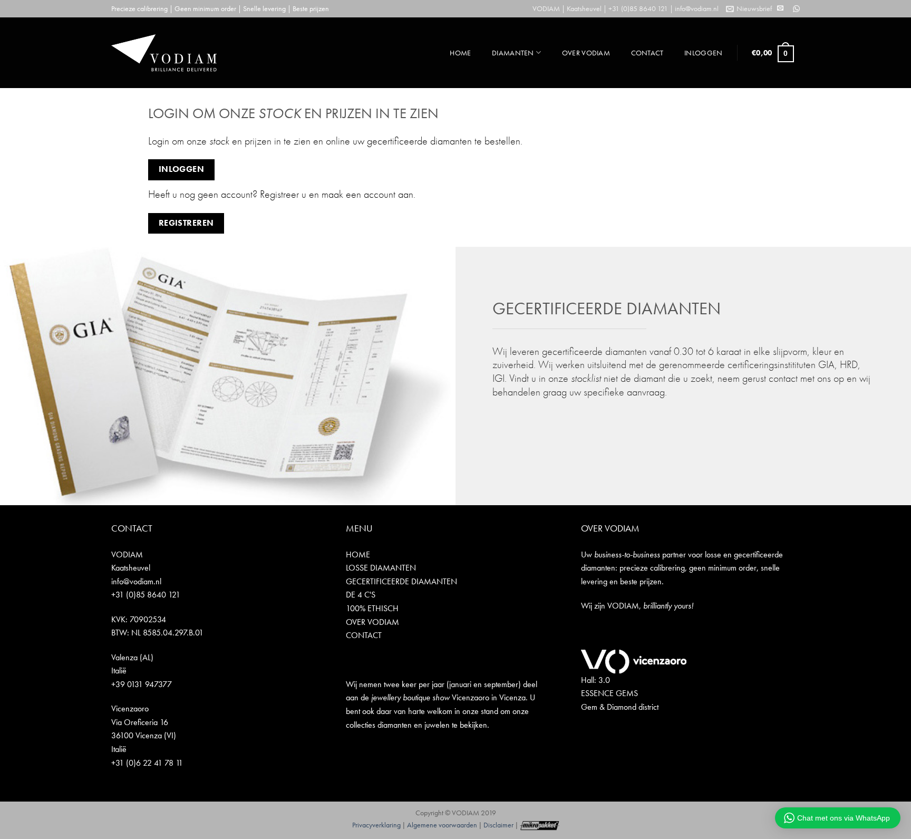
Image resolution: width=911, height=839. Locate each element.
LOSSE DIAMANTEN (381, 567)
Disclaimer (498, 825)
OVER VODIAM (586, 52)
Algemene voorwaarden (442, 825)
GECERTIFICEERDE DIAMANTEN (401, 581)
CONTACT (647, 52)
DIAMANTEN (513, 52)
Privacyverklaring (376, 825)
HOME (460, 52)
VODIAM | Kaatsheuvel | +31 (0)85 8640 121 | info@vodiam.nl (625, 8)
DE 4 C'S (360, 594)
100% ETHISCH (372, 608)
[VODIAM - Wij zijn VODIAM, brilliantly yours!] (164, 53)
